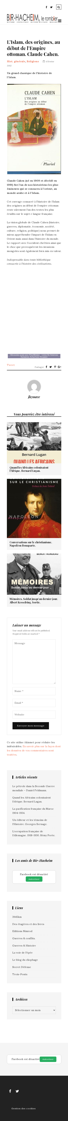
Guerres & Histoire (24, 945)
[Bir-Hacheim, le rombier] (32, 22)
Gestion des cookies (23, 1108)
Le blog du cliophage (25, 959)
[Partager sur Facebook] (46, 367)
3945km (17, 916)
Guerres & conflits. (23, 938)
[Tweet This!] (51, 367)
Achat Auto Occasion (39, 357)
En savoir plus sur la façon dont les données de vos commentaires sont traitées (34, 750)
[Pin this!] (55, 367)
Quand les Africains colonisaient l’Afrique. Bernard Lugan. (29, 469)
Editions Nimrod (22, 931)
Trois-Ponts (19, 974)
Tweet (11, 365)
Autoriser (34, 879)
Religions (33, 61)
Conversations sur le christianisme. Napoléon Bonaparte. (31, 544)
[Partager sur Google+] (59, 367)
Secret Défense (21, 967)
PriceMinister (34, 355)
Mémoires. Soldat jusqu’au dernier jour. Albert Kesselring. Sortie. (34, 600)
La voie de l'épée (22, 952)
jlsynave (34, 397)
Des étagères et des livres (28, 924)
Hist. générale (16, 61)
